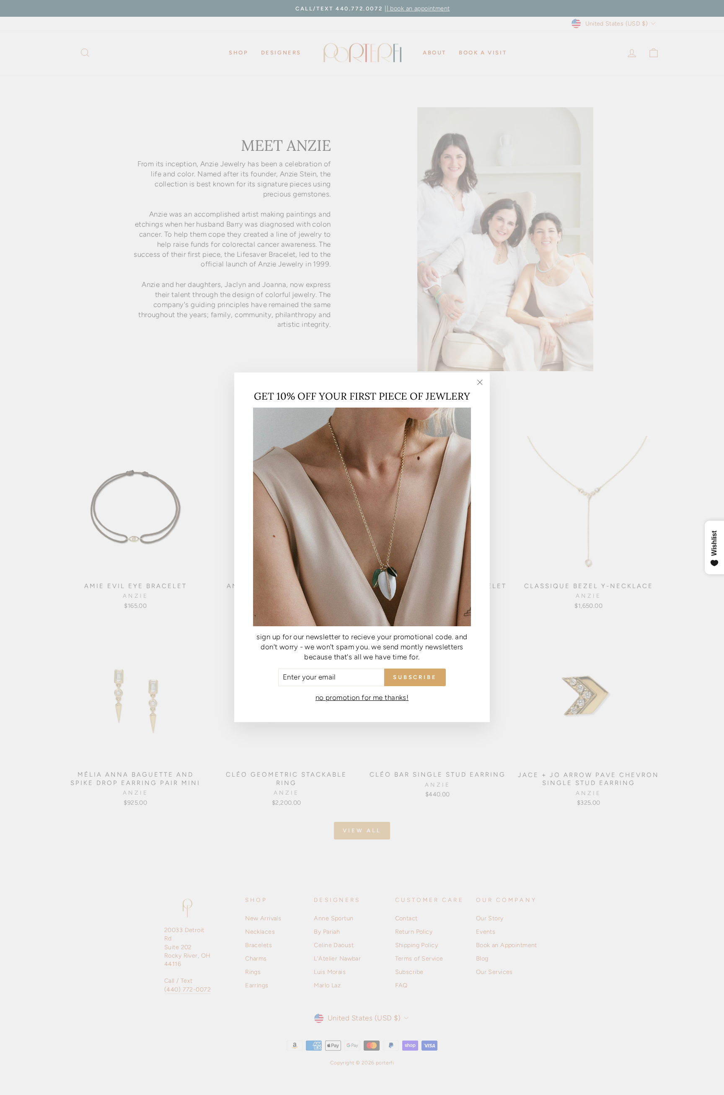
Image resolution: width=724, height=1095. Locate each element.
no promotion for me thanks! (362, 698)
